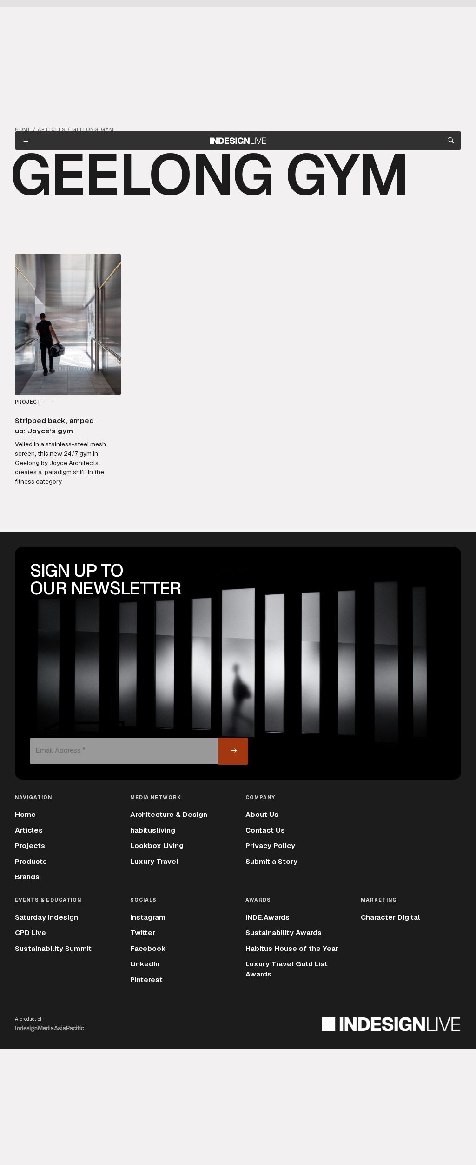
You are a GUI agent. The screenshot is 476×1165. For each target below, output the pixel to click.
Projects (30, 845)
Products (31, 861)
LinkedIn (144, 964)
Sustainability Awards (283, 932)
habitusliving (152, 830)
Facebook (148, 948)
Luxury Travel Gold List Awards (286, 968)
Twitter (142, 932)
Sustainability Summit (53, 948)
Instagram (147, 917)
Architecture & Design (168, 814)
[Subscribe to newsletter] (233, 751)
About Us (261, 814)
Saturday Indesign (46, 917)
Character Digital (390, 917)
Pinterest (146, 979)
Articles (29, 830)
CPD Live (30, 932)
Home (25, 814)
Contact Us (265, 830)
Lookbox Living (157, 845)
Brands (27, 877)
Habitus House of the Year (291, 948)
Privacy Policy (270, 845)
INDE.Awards (267, 917)
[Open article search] (450, 140)
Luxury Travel (154, 861)
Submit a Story (271, 861)
